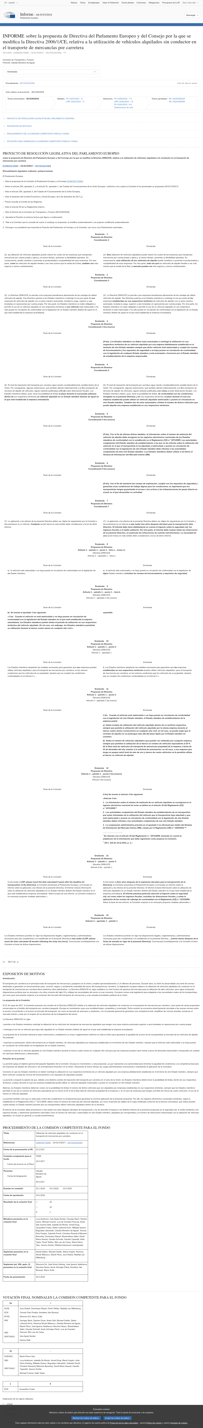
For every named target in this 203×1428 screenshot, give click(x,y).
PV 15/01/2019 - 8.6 (123, 104)
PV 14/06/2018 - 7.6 (123, 99)
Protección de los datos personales (124, 1423)
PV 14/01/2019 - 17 (74, 99)
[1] (82, 197)
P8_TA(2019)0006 (177, 101)
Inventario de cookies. (179, 1423)
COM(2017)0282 (10, 166)
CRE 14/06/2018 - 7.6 (123, 101)
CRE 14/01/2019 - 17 (75, 101)
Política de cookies (154, 1423)
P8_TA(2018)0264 (177, 99)
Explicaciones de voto (123, 107)
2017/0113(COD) (27, 83)
